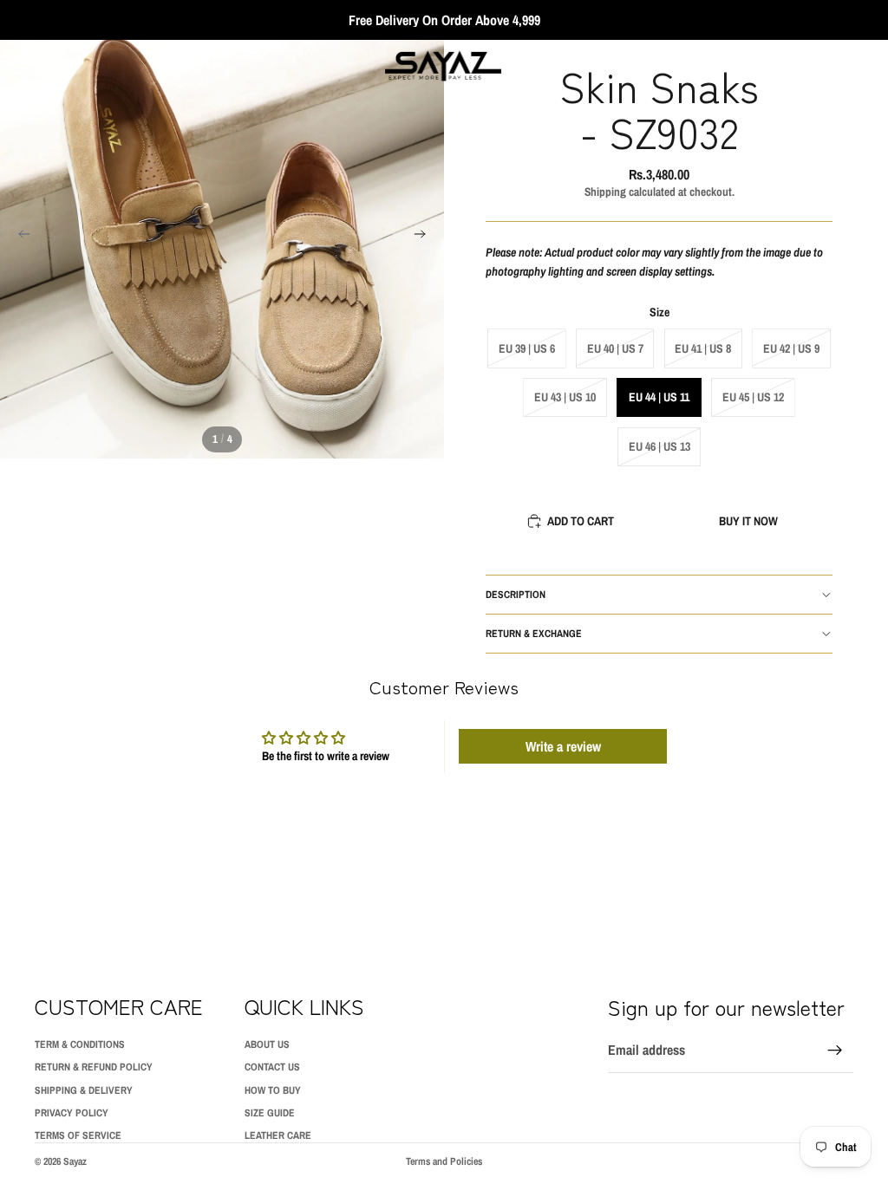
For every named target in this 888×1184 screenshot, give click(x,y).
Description (515, 595)
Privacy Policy (71, 1113)
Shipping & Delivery (84, 1090)
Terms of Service (78, 1135)
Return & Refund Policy (94, 1067)
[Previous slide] (19, 237)
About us (267, 1044)
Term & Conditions (80, 1044)
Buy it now (748, 521)
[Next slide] (425, 237)
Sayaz (75, 1161)
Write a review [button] (563, 746)
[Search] (57, 66)
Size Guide (270, 1113)
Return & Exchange (534, 634)
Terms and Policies (444, 1161)
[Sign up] (835, 1050)
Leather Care (278, 1135)
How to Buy (273, 1090)
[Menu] (20, 66)
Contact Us (272, 1067)
